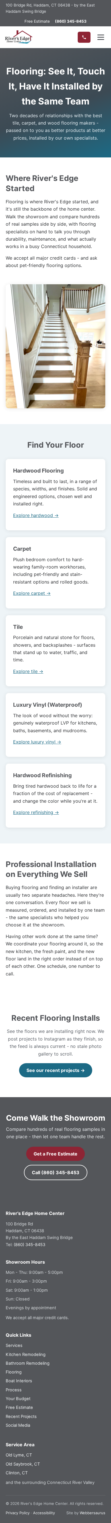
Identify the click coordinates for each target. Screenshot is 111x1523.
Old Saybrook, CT (23, 1464)
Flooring (14, 1372)
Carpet (22, 548)
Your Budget (18, 1398)
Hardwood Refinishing (42, 775)
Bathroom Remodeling (28, 1363)
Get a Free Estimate (55, 1154)
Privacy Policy (18, 1513)
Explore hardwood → (36, 515)
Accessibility (44, 1513)
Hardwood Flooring (38, 470)
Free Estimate (37, 21)
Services (14, 1345)
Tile (18, 626)
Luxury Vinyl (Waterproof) (47, 704)
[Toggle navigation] (100, 37)
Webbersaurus (92, 1513)
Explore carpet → (32, 593)
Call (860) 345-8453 (55, 1172)
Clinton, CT (17, 1472)
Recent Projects (21, 1416)
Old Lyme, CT (19, 1455)
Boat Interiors (19, 1380)
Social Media (18, 1425)
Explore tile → (28, 671)
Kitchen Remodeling (26, 1354)
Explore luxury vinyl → (37, 742)
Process (14, 1389)
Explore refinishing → (36, 812)
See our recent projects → (55, 1070)
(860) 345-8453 (29, 1244)
